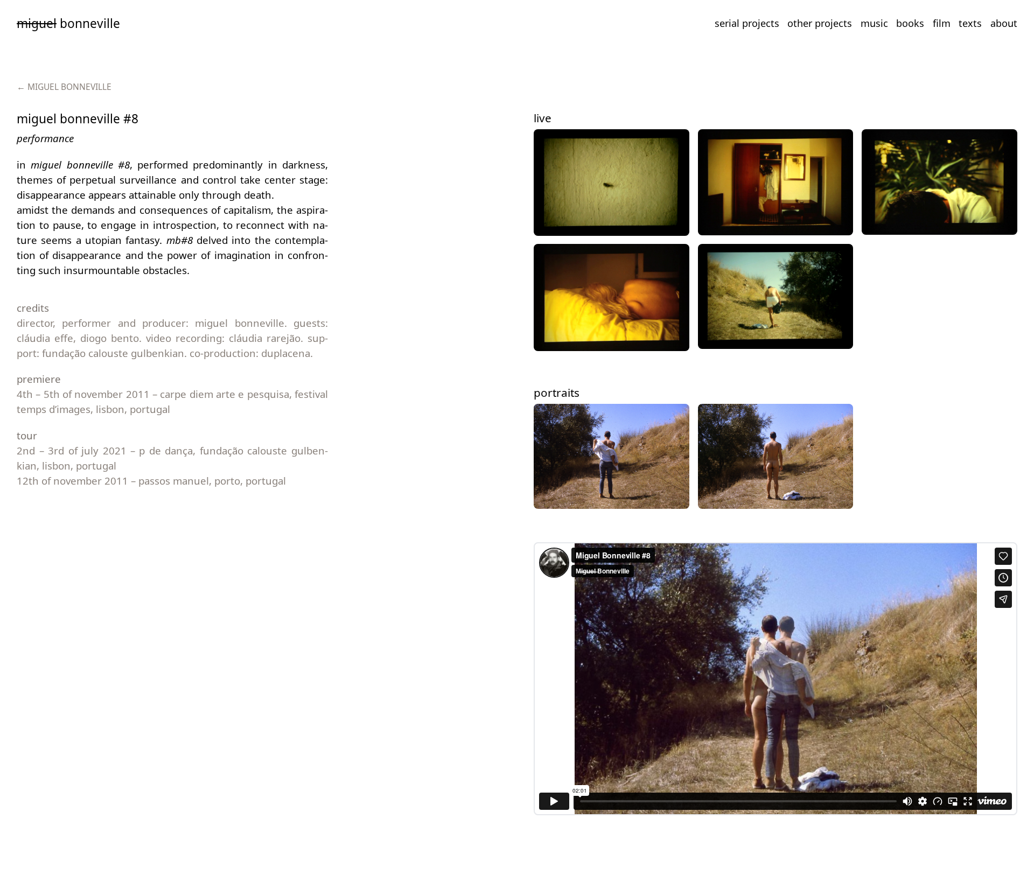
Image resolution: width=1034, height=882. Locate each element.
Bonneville (68, 23)
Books (910, 23)
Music (874, 23)
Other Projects (819, 23)
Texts (970, 23)
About (1003, 23)
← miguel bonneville (64, 87)
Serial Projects (747, 23)
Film (942, 23)
